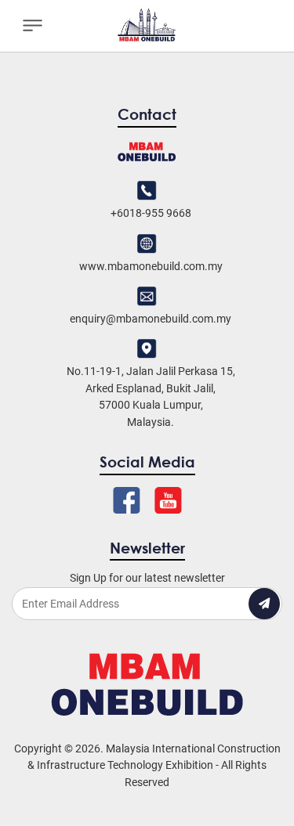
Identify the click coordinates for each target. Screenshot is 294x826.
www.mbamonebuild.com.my (151, 266)
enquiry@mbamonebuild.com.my (150, 318)
